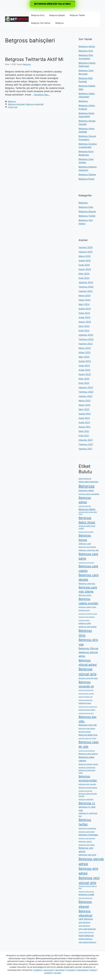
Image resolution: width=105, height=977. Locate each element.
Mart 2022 (84, 409)
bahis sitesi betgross (88, 481)
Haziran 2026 (86, 247)
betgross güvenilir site (86, 690)
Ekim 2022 (84, 378)
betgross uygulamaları (87, 828)
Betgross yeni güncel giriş (89, 880)
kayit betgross (86, 935)
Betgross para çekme (86, 759)
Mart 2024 (84, 304)
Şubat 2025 (85, 260)
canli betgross (86, 919)
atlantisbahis (82, 970)
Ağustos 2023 (86, 335)
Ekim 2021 (84, 431)
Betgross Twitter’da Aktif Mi (34, 59)
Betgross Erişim (86, 179)
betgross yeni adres (87, 845)
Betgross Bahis (87, 509)
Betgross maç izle (88, 725)
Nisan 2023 (85, 352)
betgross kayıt (85, 703)
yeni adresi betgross (87, 942)
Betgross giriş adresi (88, 871)
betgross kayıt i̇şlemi (87, 710)
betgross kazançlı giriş (86, 713)
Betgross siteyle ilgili (34, 104)
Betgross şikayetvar (85, 913)
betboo (93, 970)
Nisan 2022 (84, 405)
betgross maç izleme (87, 728)
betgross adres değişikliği (89, 494)
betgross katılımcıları (85, 700)
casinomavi (48, 970)
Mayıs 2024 (85, 295)
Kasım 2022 (85, 374)
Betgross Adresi (87, 46)
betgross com (84, 610)
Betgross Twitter (77, 15)
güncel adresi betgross (86, 932)
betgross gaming (84, 620)
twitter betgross (85, 939)
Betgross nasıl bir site (89, 744)
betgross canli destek (87, 547)
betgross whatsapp (88, 834)
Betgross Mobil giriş (88, 735)
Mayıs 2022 (85, 400)
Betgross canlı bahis (88, 556)
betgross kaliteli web (85, 697)
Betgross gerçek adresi (91, 861)
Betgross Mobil (85, 732)
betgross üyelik (86, 894)
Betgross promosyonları (88, 778)
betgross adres (86, 490)
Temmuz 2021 (86, 444)
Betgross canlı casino (88, 568)
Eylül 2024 (84, 278)
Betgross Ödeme (87, 174)
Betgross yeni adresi (86, 850)
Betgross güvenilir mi (86, 684)
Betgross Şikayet (57, 15)
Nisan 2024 (85, 300)
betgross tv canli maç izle (88, 814)
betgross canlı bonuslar (86, 562)
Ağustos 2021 (86, 440)
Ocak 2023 (84, 365)
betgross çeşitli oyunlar (86, 891)
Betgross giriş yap (88, 642)
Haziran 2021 (85, 448)
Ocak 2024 (84, 313)
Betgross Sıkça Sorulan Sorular (88, 795)
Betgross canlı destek (89, 577)
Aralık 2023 (84, 317)
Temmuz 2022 (86, 392)
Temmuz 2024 (86, 287)
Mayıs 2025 (85, 256)
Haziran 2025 (85, 252)
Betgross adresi (85, 500)
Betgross (59, 23)
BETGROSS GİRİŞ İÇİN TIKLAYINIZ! (52, 4)
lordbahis (37, 970)
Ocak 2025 (84, 265)
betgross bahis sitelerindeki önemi (88, 513)
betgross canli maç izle (88, 550)
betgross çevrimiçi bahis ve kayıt (88, 887)
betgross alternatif (85, 506)
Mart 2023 (84, 357)
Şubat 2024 (85, 308)
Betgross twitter (85, 822)
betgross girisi (85, 623)
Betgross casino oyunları (88, 601)
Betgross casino (85, 595)
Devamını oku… (42, 94)
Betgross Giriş (37, 15)
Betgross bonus (85, 537)
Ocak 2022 (84, 418)
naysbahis (70, 970)
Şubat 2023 (85, 361)
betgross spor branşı (85, 791)
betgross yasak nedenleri (87, 838)
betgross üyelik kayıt (85, 898)
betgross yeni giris (87, 855)
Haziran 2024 (86, 291)
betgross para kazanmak (87, 751)
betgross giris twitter (88, 627)
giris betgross (85, 922)
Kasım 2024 (85, 269)
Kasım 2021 (85, 427)
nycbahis (48, 973)
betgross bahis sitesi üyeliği (87, 527)
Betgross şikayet (85, 904)
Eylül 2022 (84, 383)
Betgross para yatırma (88, 754)
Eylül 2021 (84, 435)
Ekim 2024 (84, 273)
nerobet (57, 973)
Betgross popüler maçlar (88, 764)
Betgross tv (87, 803)
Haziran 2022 (85, 396)
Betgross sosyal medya (88, 787)
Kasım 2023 (85, 322)
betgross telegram (86, 799)
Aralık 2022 (84, 370)
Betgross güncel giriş (87, 671)
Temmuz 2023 (86, 339)
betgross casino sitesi (87, 607)
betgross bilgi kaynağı (86, 532)
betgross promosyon (87, 767)
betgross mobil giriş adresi (87, 738)
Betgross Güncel (88, 648)
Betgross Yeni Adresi (40, 23)
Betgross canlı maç (87, 583)
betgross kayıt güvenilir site (88, 707)
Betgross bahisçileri (16, 104)
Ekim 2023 (84, 326)
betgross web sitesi (86, 832)
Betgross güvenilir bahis (88, 678)
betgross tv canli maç (87, 808)
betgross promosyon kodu (87, 771)
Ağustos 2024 (86, 282)
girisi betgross (84, 926)
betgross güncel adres (88, 654)
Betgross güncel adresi (88, 662)
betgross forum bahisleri (87, 617)
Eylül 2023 (84, 330)
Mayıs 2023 (85, 348)
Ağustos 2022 (86, 387)
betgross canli (85, 544)
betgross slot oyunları (87, 784)
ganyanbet (60, 970)
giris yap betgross (87, 929)
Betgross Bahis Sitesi (87, 520)
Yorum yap (12, 107)
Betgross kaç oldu (88, 719)
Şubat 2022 (85, 413)
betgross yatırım (85, 841)
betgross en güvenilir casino (88, 614)
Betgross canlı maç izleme (88, 589)
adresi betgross (85, 478)
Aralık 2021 (84, 422)
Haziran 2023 (86, 343)
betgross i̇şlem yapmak (86, 693)
